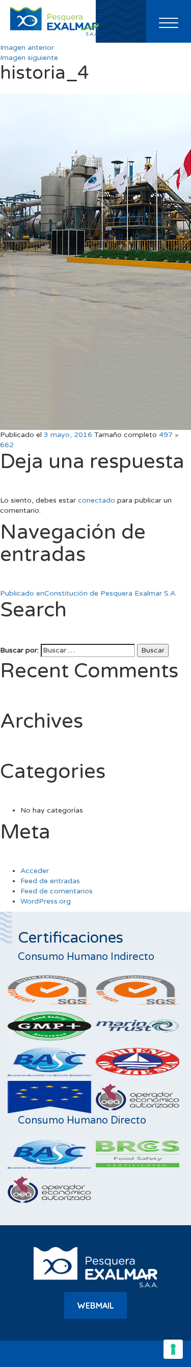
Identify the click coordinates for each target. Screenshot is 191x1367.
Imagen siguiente (29, 57)
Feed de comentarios (56, 891)
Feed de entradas (50, 881)
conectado (96, 500)
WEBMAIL (95, 1305)
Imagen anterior (27, 47)
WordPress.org (45, 901)
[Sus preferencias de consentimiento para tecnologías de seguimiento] (173, 1349)
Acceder (34, 870)
